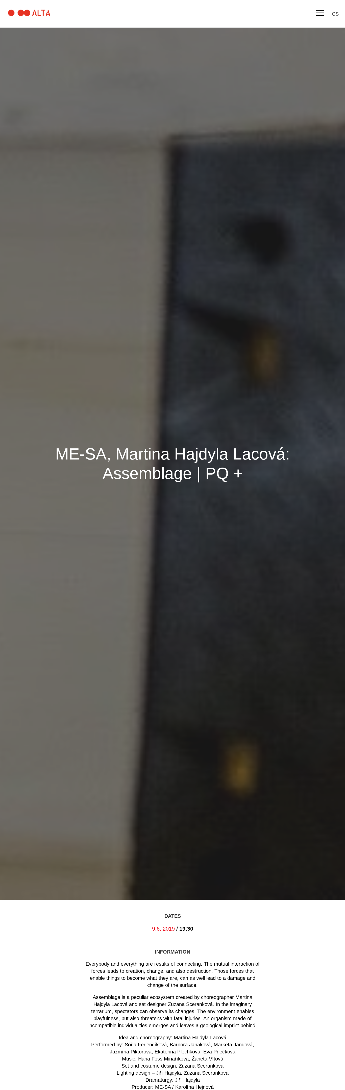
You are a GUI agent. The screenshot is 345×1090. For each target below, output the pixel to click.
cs (335, 14)
